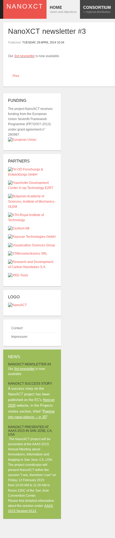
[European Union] (22, 140)
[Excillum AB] (18, 228)
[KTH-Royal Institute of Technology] (32, 220)
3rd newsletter (24, 56)
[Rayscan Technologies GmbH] (32, 237)
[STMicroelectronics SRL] (27, 253)
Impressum (19, 337)
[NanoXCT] (17, 305)
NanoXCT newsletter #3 (47, 31)
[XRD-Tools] (18, 275)
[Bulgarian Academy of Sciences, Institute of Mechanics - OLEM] (32, 207)
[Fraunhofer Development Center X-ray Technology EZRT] (32, 188)
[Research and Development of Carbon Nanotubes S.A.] (32, 267)
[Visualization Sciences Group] (31, 245)
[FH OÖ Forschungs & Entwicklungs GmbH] (32, 174)
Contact (16, 328)
